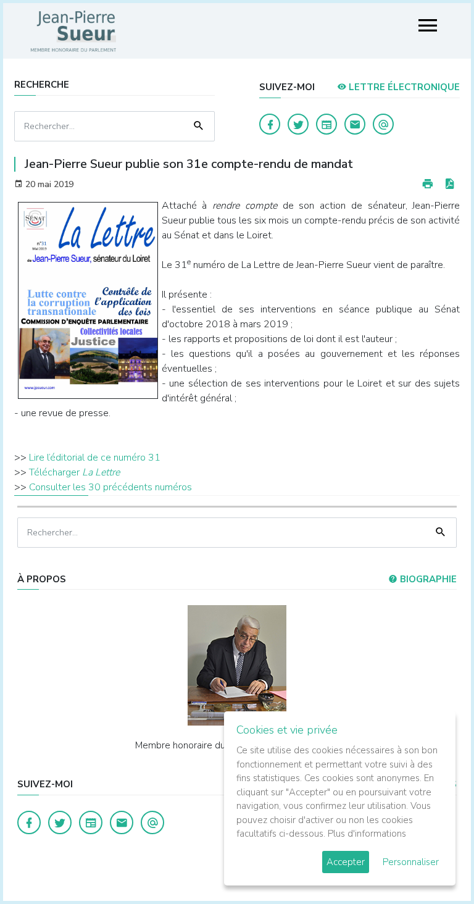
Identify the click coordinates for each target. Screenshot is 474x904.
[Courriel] (383, 124)
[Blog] (326, 124)
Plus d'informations (367, 833)
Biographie (427, 579)
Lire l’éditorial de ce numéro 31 (94, 457)
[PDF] (449, 184)
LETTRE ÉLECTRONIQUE (403, 87)
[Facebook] (269, 124)
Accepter (345, 862)
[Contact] (354, 124)
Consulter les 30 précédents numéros (110, 487)
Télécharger (74, 472)
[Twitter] (298, 124)
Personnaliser (411, 862)
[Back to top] (435, 865)
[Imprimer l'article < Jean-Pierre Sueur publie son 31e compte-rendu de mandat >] (428, 184)
